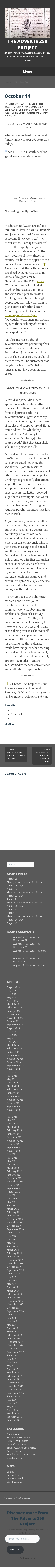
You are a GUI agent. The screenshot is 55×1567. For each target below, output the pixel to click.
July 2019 (11, 1277)
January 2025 (13, 1052)
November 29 (20, 940)
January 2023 (13, 1134)
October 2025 (14, 1021)
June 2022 (12, 1157)
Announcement (15, 1434)
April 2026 (12, 1001)
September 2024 (15, 1065)
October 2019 (14, 1266)
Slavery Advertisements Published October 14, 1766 (16, 754)
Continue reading (27, 1558)
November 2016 (15, 1386)
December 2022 (15, 1137)
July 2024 (11, 1072)
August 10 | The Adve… (25, 965)
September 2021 (15, 1188)
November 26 (20, 947)
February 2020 (14, 1253)
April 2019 (12, 1287)
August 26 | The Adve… (25, 937)
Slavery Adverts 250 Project (21, 1447)
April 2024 (12, 1082)
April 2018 (12, 1328)
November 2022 (15, 1140)
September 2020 (15, 1229)
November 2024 (15, 1058)
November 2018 (15, 1304)
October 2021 (14, 1185)
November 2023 (15, 1099)
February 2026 (14, 1007)
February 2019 (14, 1294)
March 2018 (13, 1331)
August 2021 (13, 1191)
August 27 (12, 889)
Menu (27, 71)
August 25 (12, 909)
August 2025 (13, 1028)
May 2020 (12, 1243)
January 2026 (13, 1011)
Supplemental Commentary (21, 1454)
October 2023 (14, 1103)
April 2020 (12, 1246)
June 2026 (12, 994)
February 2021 (14, 1212)
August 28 (12, 878)
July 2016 (11, 1399)
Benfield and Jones (31, 109)
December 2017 (15, 1342)
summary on (21, 315)
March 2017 (13, 1372)
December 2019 (15, 1260)
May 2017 (12, 1365)
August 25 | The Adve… (25, 943)
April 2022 (12, 1164)
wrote (40, 281)
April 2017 (12, 1369)
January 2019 (13, 1297)
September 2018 (15, 1311)
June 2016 (12, 1403)
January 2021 (13, 1215)
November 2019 (15, 1263)
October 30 (19, 961)
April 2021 (12, 1205)
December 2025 (15, 1014)
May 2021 (12, 1202)
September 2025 (15, 1024)
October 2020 (14, 1226)
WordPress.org (15, 1482)
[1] (46, 264)
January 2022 (13, 1174)
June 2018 (12, 1321)
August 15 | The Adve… (25, 958)
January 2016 (13, 1420)
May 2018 (12, 1324)
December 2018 (15, 1301)
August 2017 (13, 1355)
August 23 (12, 923)
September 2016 (15, 1393)
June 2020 (12, 1239)
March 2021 (13, 1208)
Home (8, 82)
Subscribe (15, 1549)
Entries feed (13, 1475)
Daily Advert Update (26, 106)
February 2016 (14, 1416)
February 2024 (14, 1089)
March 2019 (13, 1290)
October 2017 (14, 1348)
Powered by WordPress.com (17, 1498)
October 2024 (14, 1062)
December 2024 (15, 1055)
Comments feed (15, 1478)
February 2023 (14, 1130)
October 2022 (14, 1144)
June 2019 (12, 1280)
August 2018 (13, 1314)
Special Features (15, 1451)
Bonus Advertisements (18, 1437)
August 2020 (13, 1232)
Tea (14, 115)
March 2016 (13, 1413)
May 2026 (12, 997)
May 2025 (12, 1038)
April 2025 (12, 1041)
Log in (10, 1471)
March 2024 (13, 1086)
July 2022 (11, 1154)
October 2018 (14, 1307)
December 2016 (15, 1382)
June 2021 (12, 1198)
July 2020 (11, 1236)
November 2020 (15, 1222)
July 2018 (11, 1318)
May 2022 (12, 1161)
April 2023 (12, 1123)
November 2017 (15, 1345)
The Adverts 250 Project (27, 44)
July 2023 (11, 1113)
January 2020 (13, 1256)
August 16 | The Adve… (25, 950)
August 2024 (13, 1069)
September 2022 (15, 1147)
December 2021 (15, 1178)
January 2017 (13, 1379)
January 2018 (13, 1338)
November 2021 (15, 1181)
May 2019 (12, 1284)
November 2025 (15, 1018)
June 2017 (12, 1362)
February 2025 (14, 1048)
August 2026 (13, 987)
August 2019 (13, 1273)
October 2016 (14, 1389)
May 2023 (12, 1120)
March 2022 (13, 1168)
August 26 (12, 899)
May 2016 (12, 1406)
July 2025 (11, 1031)
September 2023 (15, 1106)
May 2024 (12, 1079)
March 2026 (13, 1004)
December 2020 (15, 1219)
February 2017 (14, 1376)
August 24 (12, 913)
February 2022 (14, 1171)
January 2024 (13, 1093)
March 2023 (13, 1127)
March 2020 (13, 1249)
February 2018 (14, 1335)
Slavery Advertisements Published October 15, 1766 (42, 755)
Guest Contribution (17, 1444)
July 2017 (11, 1359)
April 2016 (12, 1410)
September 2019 (15, 1270)
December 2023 (15, 1096)
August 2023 (13, 1110)
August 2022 (13, 1151)
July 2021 (11, 1195)
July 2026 (11, 990)
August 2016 (13, 1396)
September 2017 (15, 1352)
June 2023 (12, 1116)
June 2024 (12, 1076)
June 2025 (12, 1035)
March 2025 (13, 1045)
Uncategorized (14, 1458)
